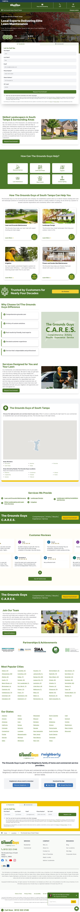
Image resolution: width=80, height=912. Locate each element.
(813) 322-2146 (10, 849)
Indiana (20, 719)
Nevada (35, 728)
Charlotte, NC (6, 689)
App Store (50, 785)
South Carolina (53, 731)
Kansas (20, 725)
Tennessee (52, 737)
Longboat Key (8, 474)
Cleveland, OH (6, 699)
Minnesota (21, 740)
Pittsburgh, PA (53, 689)
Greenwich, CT (22, 699)
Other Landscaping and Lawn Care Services (14, 503)
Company (46, 841)
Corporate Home (71, 854)
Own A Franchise (48, 854)
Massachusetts (22, 734)
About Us (45, 848)
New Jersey (36, 734)
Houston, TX (37, 670)
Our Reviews (65, 291)
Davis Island (7, 463)
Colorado (4, 728)
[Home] (2, 833)
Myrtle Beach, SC (54, 670)
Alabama (4, 715)
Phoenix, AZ (52, 686)
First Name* (7, 50)
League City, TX (38, 680)
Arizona (4, 719)
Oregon (51, 725)
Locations (13, 833)
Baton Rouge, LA (7, 683)
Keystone (32, 463)
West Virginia (69, 728)
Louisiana (20, 731)
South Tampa (7, 465)
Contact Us (46, 851)
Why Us (45, 845)
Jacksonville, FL (38, 674)
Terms (50, 98)
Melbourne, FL (37, 689)
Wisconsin (68, 731)
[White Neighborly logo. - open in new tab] (5, 1)
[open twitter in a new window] (6, 861)
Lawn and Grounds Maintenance (16, 225)
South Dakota (53, 734)
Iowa (19, 722)
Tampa (31, 465)
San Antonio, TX (69, 670)
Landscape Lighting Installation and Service (67, 499)
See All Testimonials (40, 579)
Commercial (60, 44)
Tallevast (32, 476)
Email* (5, 64)
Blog (67, 845)
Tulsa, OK (67, 689)
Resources (70, 841)
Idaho (3, 740)
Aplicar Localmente (48, 860)
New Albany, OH (54, 677)
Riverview (55, 463)
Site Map (68, 851)
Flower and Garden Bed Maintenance (54, 263)
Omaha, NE (52, 680)
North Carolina (53, 715)
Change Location (74, 10)
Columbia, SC (22, 670)
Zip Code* (50, 811)
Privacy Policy (57, 98)
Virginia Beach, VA (70, 692)
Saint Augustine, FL (54, 699)
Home (5, 833)
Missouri (35, 719)
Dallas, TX (21, 677)
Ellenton (56, 472)
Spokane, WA (69, 680)
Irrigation (8, 263)
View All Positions (9, 633)
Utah (66, 715)
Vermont (67, 719)
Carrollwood (32, 472)
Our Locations (70, 848)
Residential (22, 44)
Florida (4, 734)
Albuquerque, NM (7, 674)
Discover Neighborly (21, 785)
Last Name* (7, 57)
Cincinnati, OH (6, 695)
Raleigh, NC (52, 692)
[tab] (20, 43)
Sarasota (7, 476)
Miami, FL (36, 695)
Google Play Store (66, 785)
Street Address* (8, 77)
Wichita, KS (68, 695)
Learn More (9, 238)
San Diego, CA (69, 674)
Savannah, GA (69, 677)
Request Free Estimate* (40, 92)
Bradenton (7, 472)
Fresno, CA (21, 689)
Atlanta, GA (5, 677)
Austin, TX (5, 680)
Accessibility (37, 893)
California (5, 725)
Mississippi (36, 715)
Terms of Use (18, 893)
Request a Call (67, 814)
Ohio (50, 719)
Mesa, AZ (36, 692)
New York (36, 740)
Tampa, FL (68, 686)
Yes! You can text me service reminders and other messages (21, 818)
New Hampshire (38, 731)
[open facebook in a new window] (2, 861)
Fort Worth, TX (22, 686)
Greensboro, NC (22, 695)
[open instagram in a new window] (14, 861)
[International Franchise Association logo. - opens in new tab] (3, 866)
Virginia (67, 722)
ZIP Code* (6, 84)
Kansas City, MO (38, 677)
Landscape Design (48, 225)
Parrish (56, 474)
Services (27, 841)
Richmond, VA (53, 695)
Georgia (4, 737)
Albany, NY (5, 670)
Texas (51, 740)
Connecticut (5, 731)
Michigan (20, 737)
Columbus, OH (22, 674)
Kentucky (20, 728)
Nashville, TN (53, 674)
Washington (68, 725)
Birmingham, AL (6, 686)
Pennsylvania (53, 728)
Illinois (19, 715)
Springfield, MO (69, 683)
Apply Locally (47, 857)
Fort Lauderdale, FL (23, 683)
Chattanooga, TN (7, 692)
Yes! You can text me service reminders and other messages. (21, 95)
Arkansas (4, 722)
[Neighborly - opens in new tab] (8, 866)
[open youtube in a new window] (10, 861)
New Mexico (37, 737)
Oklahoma (52, 722)
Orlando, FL (52, 683)
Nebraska (36, 725)
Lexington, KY (37, 683)
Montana (36, 722)
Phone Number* (8, 70)
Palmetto (32, 474)
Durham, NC (21, 680)
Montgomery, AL (38, 699)
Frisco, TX (21, 692)
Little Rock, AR (37, 686)
